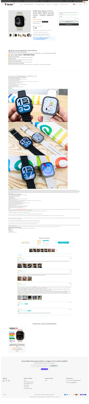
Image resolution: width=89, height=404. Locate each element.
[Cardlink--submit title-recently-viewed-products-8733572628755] (17, 335)
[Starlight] (16, 350)
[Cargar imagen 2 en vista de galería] (15, 35)
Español (80, 4)
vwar (43, 394)
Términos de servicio (49, 396)
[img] (19, 257)
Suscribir (53, 365)
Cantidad (60, 16)
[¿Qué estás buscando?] (2, 4)
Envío (54, 396)
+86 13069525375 (73, 382)
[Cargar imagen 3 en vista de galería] (20, 35)
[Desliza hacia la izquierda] (31, 35)
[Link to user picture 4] (34, 265)
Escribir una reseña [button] (63, 242)
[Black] (17, 350)
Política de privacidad (41, 396)
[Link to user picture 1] (19, 265)
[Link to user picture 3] (29, 265)
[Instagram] (4, 381)
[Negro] (36, 28)
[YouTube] (9, 381)
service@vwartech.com (77, 380)
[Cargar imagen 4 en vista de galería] (24, 35)
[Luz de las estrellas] (33, 28)
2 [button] (43, 316)
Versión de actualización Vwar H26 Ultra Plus (41, 34)
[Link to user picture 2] (24, 265)
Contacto (57, 396)
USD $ (76, 4)
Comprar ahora (68, 24)
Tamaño (42, 30)
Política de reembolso (33, 396)
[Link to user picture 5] (39, 265)
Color (37, 26)
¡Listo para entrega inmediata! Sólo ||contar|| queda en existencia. (68, 13)
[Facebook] (6, 381)
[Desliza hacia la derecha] (31, 34)
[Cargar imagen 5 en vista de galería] (29, 35)
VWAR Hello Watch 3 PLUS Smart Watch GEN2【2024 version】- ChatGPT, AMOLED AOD (17, 345)
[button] (86, 4)
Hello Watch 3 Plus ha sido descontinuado (41, 32)
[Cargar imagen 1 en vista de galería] (10, 35)
